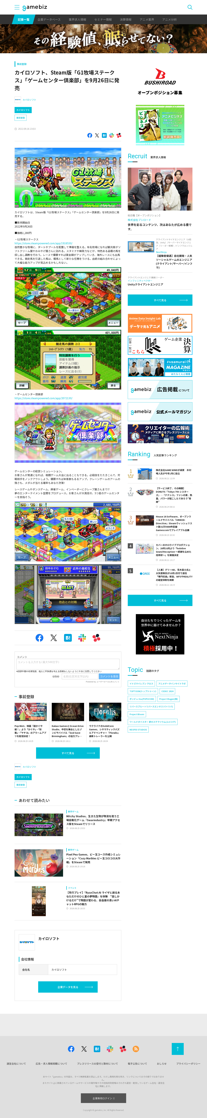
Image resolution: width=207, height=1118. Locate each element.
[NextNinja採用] (160, 634)
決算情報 (125, 19)
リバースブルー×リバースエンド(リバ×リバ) (151, 706)
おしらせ (162, 1063)
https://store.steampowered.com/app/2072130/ (43, 398)
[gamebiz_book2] (160, 125)
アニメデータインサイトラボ (172, 683)
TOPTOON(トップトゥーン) (143, 691)
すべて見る (68, 753)
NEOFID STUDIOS (138, 729)
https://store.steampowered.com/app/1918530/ (43, 243)
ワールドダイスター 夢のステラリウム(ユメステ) (153, 721)
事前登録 (22, 64)
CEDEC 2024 (167, 691)
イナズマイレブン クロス (141, 683)
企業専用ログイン (102, 1098)
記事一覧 (23, 19)
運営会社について (16, 1063)
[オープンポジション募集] (160, 81)
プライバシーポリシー (188, 1063)
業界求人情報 (77, 19)
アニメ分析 (169, 19)
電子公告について (137, 1063)
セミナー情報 (103, 19)
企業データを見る (68, 987)
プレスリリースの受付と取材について (97, 1063)
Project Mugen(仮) (168, 698)
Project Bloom (137, 714)
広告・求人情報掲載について (51, 1063)
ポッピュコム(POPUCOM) (142, 698)
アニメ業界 (147, 19)
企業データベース (49, 19)
